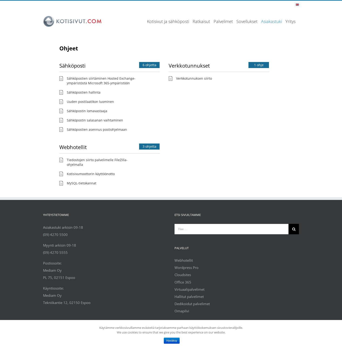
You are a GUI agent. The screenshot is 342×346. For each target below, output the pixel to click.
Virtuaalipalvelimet (189, 289)
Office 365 (182, 282)
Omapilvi (181, 311)
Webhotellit (73, 147)
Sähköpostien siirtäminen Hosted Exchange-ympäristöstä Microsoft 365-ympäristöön (101, 80)
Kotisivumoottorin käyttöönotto (91, 174)
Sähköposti (72, 65)
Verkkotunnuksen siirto (194, 78)
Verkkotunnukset (189, 65)
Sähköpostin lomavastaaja (87, 111)
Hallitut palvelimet (189, 296)
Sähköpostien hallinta (84, 92)
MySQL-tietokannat (81, 183)
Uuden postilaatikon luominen (90, 101)
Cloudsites (182, 274)
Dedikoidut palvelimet (192, 303)
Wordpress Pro (186, 267)
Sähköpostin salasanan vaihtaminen (95, 120)
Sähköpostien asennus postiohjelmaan (97, 129)
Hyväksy (171, 340)
